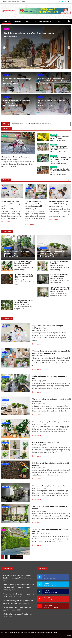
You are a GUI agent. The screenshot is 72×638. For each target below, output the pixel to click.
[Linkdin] (68, 1)
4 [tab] (32, 66)
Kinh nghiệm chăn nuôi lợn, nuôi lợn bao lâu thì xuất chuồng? (59, 147)
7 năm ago (55, 152)
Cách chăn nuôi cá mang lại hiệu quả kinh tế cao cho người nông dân (60, 159)
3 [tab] (29, 66)
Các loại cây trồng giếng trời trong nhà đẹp (59, 275)
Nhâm (52, 105)
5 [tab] (35, 66)
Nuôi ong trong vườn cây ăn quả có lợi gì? (59, 137)
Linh (52, 83)
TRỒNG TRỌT (17, 21)
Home (23, 1)
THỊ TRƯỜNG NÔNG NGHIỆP (43, 21)
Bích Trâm (15, 159)
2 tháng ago (44, 83)
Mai (17, 256)
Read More (5, 222)
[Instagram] (66, 1)
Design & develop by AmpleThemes (44, 632)
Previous (4, 47)
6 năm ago (6, 159)
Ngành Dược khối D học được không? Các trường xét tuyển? (11, 204)
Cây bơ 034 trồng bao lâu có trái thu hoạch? (23, 301)
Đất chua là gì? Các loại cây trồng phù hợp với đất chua (23, 276)
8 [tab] (43, 66)
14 (12, 557)
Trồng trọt (7, 247)
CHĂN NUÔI (27, 21)
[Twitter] (63, 1)
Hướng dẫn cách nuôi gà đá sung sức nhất (17, 157)
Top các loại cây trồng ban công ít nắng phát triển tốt (60, 288)
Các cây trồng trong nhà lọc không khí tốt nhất (23, 262)
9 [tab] (46, 66)
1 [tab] (23, 66)
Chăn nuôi (4, 135)
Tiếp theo (18, 557)
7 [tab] (40, 66)
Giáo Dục (6, 75)
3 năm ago (43, 105)
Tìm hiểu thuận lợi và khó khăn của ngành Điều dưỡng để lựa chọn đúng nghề (35, 204)
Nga (17, 39)
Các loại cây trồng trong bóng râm (59, 262)
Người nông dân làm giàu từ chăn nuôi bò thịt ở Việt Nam (60, 170)
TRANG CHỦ (6, 21)
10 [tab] (49, 66)
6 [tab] (37, 66)
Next (68, 47)
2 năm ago (9, 105)
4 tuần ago (9, 83)
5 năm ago (10, 39)
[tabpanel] (36, 47)
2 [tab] (26, 66)
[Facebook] (60, 1)
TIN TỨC (57, 21)
